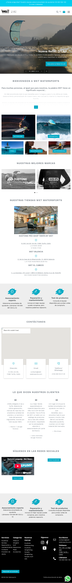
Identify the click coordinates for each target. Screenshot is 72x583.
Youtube (18, 478)
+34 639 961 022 (15, 514)
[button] (34, 192)
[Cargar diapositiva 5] (36, 71)
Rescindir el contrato (10, 571)
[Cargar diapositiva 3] (33, 71)
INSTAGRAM (54, 460)
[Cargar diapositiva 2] (31, 71)
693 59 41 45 (60, 374)
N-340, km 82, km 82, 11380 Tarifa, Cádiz (36, 243)
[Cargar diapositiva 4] (34, 71)
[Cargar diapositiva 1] (29, 71)
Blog (63, 64)
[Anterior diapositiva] (26, 71)
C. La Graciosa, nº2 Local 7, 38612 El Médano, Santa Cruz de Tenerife (36, 273)
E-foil (56, 64)
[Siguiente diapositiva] (42, 71)
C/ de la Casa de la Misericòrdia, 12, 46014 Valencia (36, 259)
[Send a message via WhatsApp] (67, 578)
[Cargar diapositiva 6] (38, 71)
